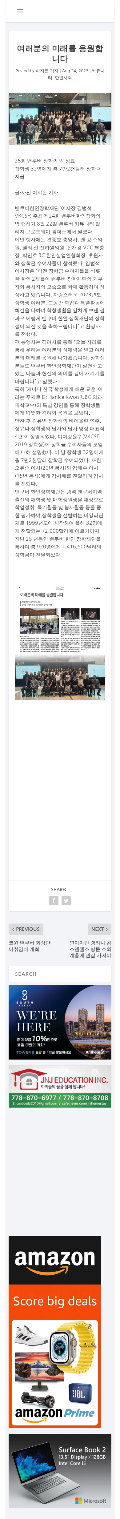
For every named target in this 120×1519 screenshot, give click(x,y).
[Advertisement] (60, 785)
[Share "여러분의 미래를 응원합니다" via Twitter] (66, 900)
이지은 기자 (47, 71)
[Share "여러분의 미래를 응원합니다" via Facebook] (54, 900)
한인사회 (63, 77)
